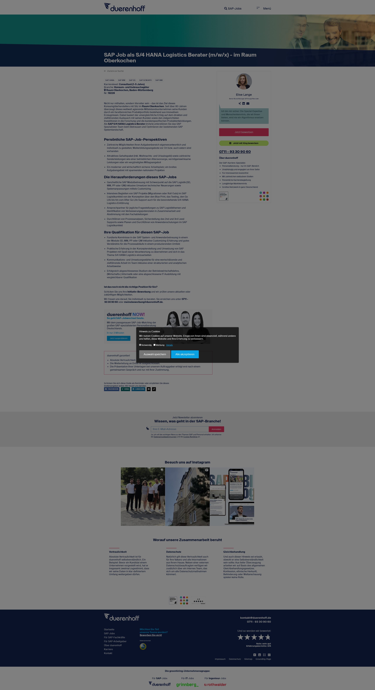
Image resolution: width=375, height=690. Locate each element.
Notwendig (146, 345)
